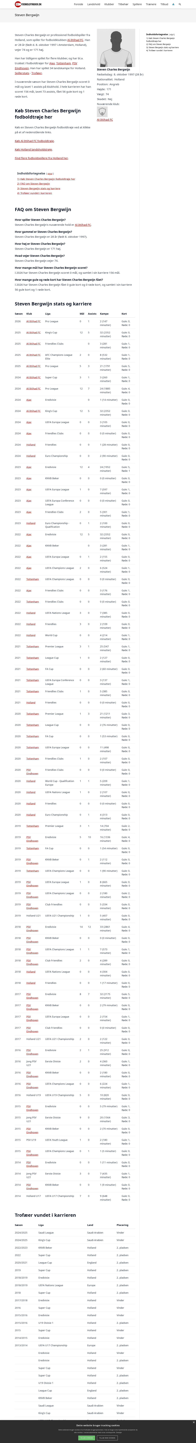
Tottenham (63, 63)
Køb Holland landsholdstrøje (33, 149)
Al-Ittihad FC (75, 40)
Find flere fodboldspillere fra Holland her (41, 158)
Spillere (137, 4)
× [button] (194, 1422)
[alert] (98, 1431)
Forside (78, 4)
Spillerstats (22, 73)
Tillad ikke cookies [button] (107, 1438)
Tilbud (164, 4)
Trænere (151, 4)
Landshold (93, 4)
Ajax (52, 63)
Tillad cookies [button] (87, 1438)
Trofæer (36, 73)
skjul (50, 173)
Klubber (109, 4)
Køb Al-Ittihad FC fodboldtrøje (34, 141)
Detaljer (119, 1432)
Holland (30, 444)
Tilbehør (123, 4)
